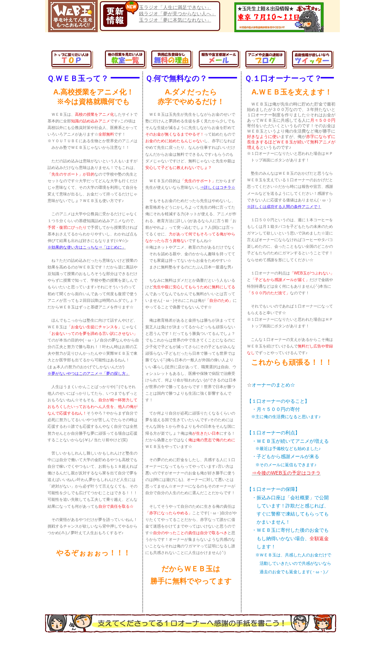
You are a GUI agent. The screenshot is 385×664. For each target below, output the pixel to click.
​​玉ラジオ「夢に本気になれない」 (175, 20)
